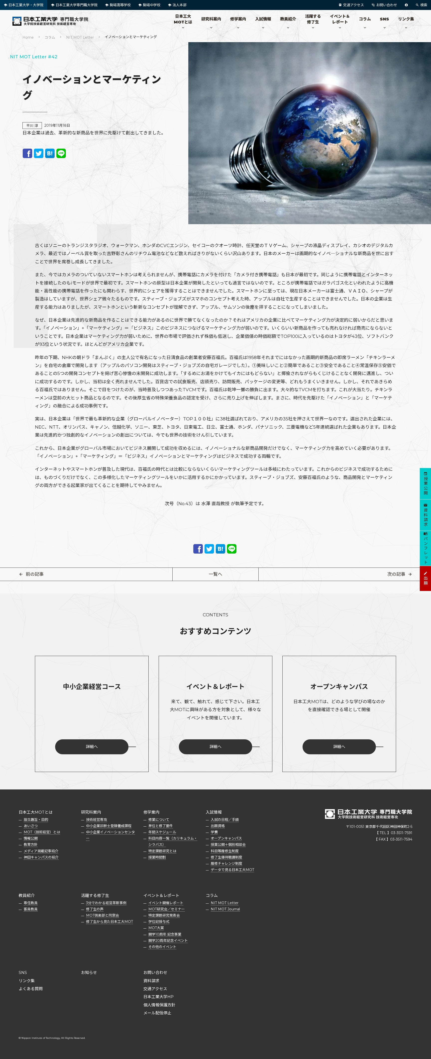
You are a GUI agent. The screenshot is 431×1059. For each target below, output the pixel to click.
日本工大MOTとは (183, 19)
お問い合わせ (386, 5)
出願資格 (218, 826)
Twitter (38, 153)
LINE (61, 153)
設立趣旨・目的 (36, 819)
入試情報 (263, 19)
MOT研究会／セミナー (166, 909)
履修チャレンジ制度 (226, 863)
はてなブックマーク (50, 153)
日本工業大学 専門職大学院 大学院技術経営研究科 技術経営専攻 (52, 21)
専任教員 (31, 903)
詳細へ (92, 746)
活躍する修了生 (313, 19)
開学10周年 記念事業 (164, 934)
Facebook (27, 153)
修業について (158, 819)
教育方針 (31, 844)
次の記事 (396, 574)
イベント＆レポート (340, 19)
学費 (214, 832)
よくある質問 (31, 988)
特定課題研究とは (162, 851)
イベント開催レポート (165, 903)
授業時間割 (157, 857)
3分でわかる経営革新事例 (106, 903)
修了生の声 (95, 909)
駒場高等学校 (120, 5)
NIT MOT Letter (80, 37)
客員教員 (31, 909)
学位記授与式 (158, 921)
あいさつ (31, 826)
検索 (423, 5)
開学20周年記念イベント (168, 940)
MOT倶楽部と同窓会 (102, 915)
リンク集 (406, 19)
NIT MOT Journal (225, 909)
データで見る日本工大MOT (232, 869)
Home (28, 37)
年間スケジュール (162, 832)
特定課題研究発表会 (164, 915)
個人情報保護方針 (159, 1005)
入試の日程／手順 (225, 819)
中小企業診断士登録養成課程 (108, 826)
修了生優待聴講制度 (226, 857)
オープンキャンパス (226, 838)
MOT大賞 (156, 928)
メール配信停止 (157, 1013)
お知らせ (89, 972)
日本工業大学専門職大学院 (77, 5)
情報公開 (31, 838)
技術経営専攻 (96, 819)
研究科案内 (211, 19)
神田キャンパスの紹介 (41, 857)
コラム (365, 19)
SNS (384, 19)
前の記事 (35, 574)
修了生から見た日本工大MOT (109, 921)
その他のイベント (162, 947)
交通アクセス (353, 5)
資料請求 (151, 980)
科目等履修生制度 (225, 851)
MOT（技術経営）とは (42, 832)
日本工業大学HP (158, 996)
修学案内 (238, 19)
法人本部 (180, 5)
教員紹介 (288, 19)
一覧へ (215, 574)
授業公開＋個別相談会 (228, 844)
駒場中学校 (151, 5)
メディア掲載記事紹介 (41, 851)
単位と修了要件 (160, 826)
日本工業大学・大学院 (25, 5)
